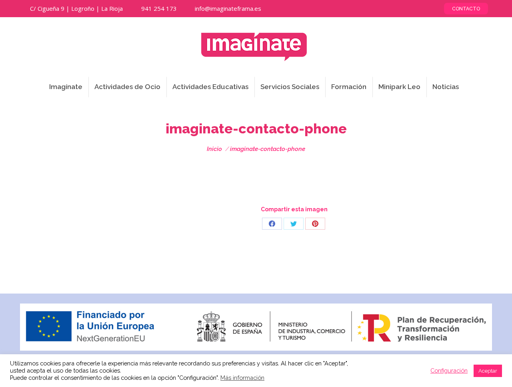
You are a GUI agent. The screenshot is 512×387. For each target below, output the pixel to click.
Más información (242, 377)
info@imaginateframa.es (228, 8)
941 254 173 (159, 8)
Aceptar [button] (487, 371)
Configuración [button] (449, 370)
